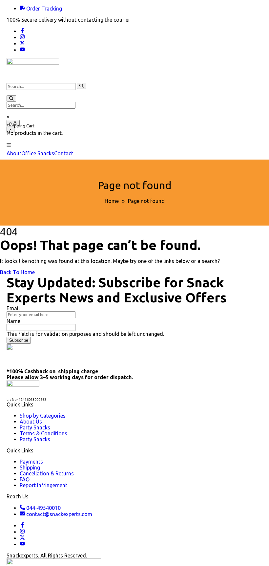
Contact (63, 153)
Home (112, 201)
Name (13, 321)
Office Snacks (37, 153)
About (14, 153)
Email (13, 308)
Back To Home (17, 272)
